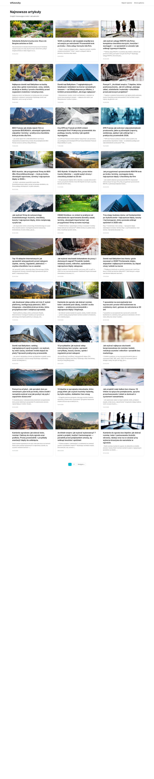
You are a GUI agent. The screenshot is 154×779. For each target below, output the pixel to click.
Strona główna (139, 3)
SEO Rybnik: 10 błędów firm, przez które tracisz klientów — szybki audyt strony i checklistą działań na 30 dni (75, 174)
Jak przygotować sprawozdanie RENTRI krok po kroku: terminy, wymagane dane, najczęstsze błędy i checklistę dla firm (122, 174)
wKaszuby (15, 3)
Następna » (81, 464)
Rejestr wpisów (127, 3)
